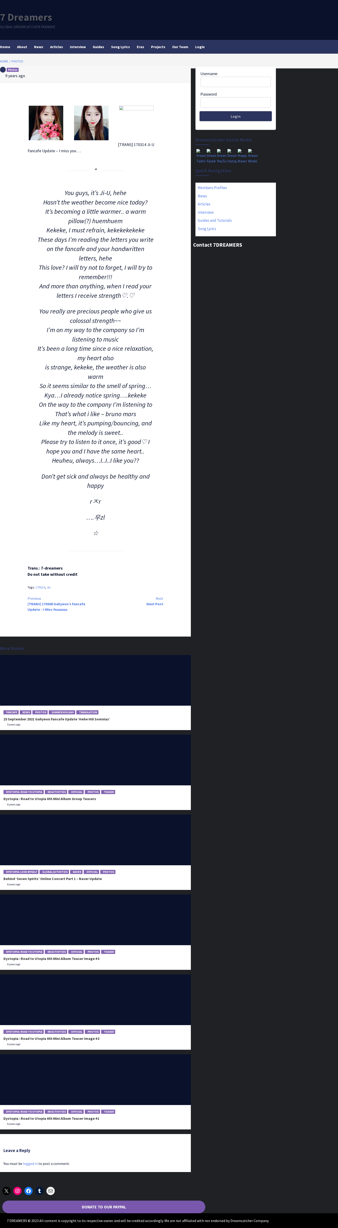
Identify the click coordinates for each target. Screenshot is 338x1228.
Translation (88, 712)
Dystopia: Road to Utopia (24, 792)
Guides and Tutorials (215, 220)
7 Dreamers (26, 17)
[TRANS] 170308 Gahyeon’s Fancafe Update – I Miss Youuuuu (56, 604)
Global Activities (55, 872)
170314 (40, 587)
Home (5, 46)
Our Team (180, 46)
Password (209, 94)
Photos (12, 69)
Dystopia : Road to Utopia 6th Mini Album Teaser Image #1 (51, 1118)
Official (76, 792)
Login (200, 46)
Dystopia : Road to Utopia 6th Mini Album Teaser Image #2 (51, 1038)
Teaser (109, 792)
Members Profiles (212, 187)
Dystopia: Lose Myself (21, 872)
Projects (158, 46)
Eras (140, 46)
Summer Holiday (63, 712)
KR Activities (57, 792)
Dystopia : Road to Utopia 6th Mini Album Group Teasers (49, 798)
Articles (56, 46)
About (22, 46)
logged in (30, 1163)
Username (209, 74)
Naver (77, 872)
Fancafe (11, 712)
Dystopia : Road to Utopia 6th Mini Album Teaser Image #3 (51, 958)
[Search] (273, 46)
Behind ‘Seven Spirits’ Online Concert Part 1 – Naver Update (52, 878)
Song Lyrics (120, 46)
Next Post (154, 601)
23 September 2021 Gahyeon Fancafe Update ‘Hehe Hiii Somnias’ (56, 719)
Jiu (49, 587)
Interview (78, 46)
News (38, 46)
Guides (98, 46)
